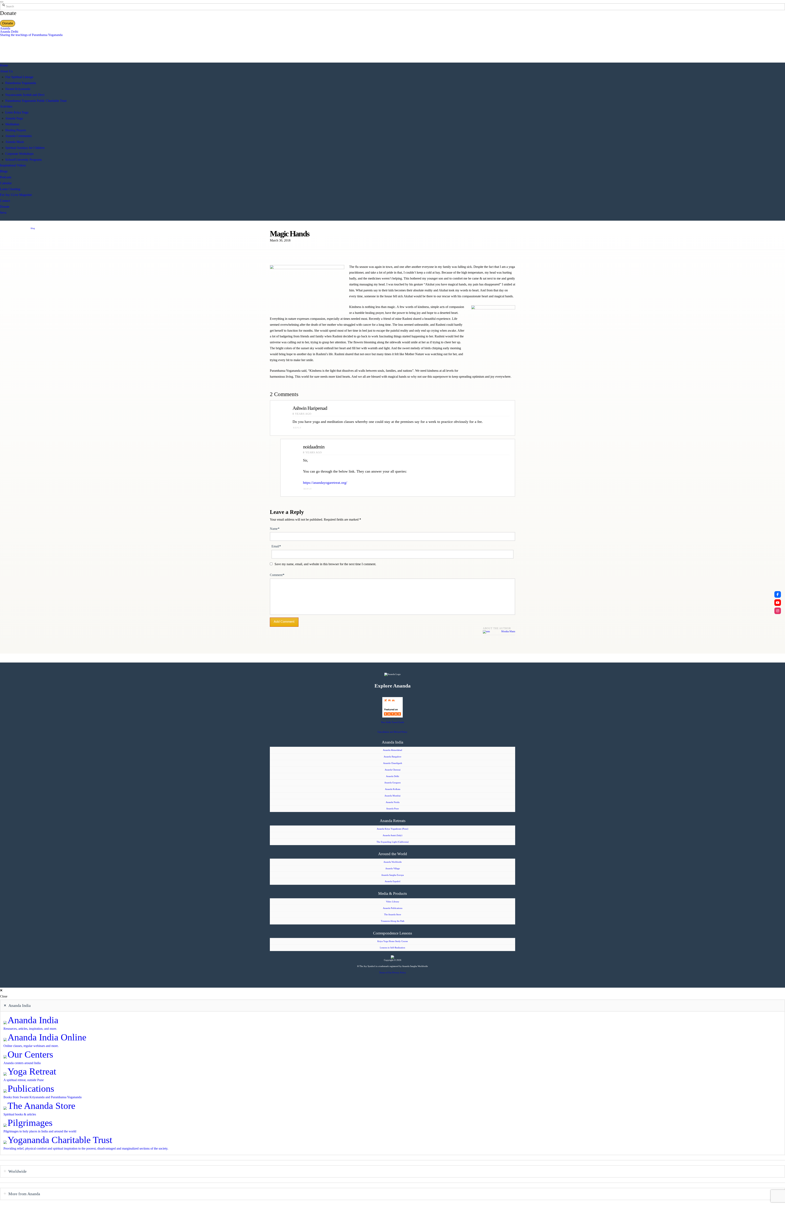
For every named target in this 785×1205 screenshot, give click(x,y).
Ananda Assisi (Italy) (392, 835)
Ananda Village (392, 868)
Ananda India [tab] (19, 1005)
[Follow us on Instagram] (777, 611)
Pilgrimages (30, 1122)
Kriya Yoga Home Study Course (392, 941)
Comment (277, 575)
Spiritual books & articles (19, 1114)
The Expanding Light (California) (393, 842)
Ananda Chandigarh (392, 763)
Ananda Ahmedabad (392, 750)
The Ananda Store (392, 914)
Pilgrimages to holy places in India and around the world (39, 1131)
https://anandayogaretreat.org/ (325, 483)
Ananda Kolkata (392, 789)
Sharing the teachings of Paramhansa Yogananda (31, 35)
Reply (297, 428)
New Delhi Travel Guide (392, 722)
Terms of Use (385, 972)
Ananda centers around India (22, 1063)
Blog (33, 228)
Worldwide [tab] (17, 1171)
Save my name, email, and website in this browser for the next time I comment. (325, 564)
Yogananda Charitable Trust (60, 1140)
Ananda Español (392, 881)
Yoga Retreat (32, 1071)
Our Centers (30, 1054)
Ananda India (33, 1020)
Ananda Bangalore (392, 756)
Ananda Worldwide (393, 862)
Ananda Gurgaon (392, 782)
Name (274, 528)
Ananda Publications (392, 908)
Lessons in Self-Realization (392, 947)
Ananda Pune (392, 808)
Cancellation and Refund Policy (392, 732)
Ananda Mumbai (392, 795)
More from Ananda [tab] (24, 1194)
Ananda (5, 28)
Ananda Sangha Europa (392, 875)
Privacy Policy (399, 972)
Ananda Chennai (392, 769)
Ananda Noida (392, 802)
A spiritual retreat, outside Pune (23, 1080)
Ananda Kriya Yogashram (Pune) (392, 829)
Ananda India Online (47, 1037)
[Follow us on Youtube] (777, 602)
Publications (31, 1088)
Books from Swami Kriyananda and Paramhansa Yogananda (42, 1097)
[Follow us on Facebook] (777, 594)
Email (276, 546)
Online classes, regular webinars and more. (31, 1046)
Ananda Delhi (9, 31)
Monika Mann (508, 631)
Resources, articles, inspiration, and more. (30, 1028)
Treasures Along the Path (392, 921)
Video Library (392, 901)
